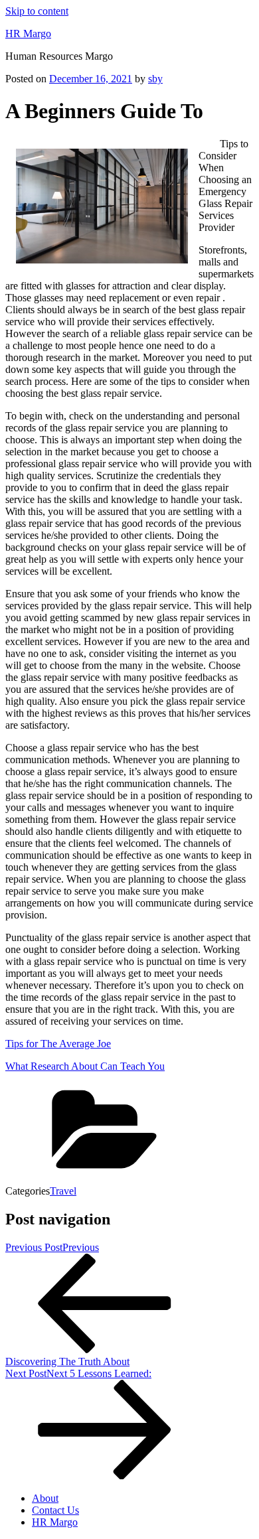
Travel (63, 1191)
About (45, 1498)
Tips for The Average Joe (58, 1043)
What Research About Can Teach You (85, 1066)
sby (155, 78)
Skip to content (36, 11)
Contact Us (55, 1510)
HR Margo (28, 33)
